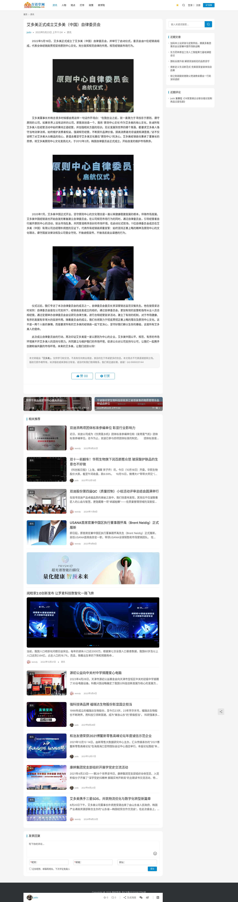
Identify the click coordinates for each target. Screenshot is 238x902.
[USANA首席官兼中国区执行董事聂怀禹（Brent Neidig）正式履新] (47, 532)
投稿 (210, 5)
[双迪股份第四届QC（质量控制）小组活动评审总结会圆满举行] (47, 501)
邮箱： (78, 862)
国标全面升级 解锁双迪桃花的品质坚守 (190, 61)
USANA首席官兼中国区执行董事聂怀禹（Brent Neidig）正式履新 (114, 525)
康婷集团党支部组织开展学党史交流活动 (99, 767)
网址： (122, 862)
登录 (190, 5)
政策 (91, 5)
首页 (25, 14)
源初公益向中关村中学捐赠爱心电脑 (96, 673)
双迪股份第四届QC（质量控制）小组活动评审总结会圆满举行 (114, 491)
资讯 (55, 5)
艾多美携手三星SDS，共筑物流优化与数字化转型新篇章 (110, 799)
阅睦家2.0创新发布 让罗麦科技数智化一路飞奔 (60, 593)
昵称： (34, 862)
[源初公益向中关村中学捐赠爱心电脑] (47, 683)
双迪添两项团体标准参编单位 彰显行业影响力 (102, 428)
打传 (82, 5)
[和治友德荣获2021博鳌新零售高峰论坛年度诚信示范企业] (47, 746)
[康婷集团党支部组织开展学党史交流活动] (47, 777)
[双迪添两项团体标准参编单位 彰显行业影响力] (47, 437)
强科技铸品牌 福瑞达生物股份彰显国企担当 (101, 704)
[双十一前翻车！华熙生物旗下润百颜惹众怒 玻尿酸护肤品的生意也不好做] (47, 469)
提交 (152, 869)
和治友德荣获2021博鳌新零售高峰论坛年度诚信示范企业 (111, 736)
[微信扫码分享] (141, 897)
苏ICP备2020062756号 (134, 892)
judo (29, 32)
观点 (73, 5)
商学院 (101, 5)
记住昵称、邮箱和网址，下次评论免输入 (50, 869)
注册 (198, 5)
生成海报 (131, 897)
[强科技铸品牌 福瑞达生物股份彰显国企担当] (47, 714)
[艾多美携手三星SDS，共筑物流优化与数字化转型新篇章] (47, 808)
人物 (64, 5)
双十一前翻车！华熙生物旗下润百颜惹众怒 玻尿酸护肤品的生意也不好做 (114, 461)
